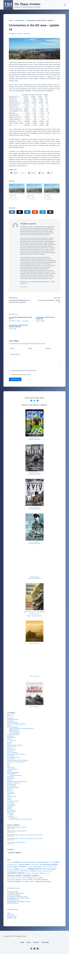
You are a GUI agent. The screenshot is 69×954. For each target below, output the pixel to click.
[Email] (50, 212)
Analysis (16, 862)
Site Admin (45, 942)
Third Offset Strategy (41, 879)
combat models (24, 864)
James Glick (10, 842)
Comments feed (12, 916)
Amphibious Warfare (13, 719)
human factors (37, 866)
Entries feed (10, 914)
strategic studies (30, 875)
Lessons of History (12, 769)
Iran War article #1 (21, 827)
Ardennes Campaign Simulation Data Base (21, 728)
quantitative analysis (16, 873)
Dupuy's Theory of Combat (14, 745)
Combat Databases (12, 727)
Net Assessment (11, 784)
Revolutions (10, 789)
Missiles (9, 780)
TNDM (9, 799)
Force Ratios (10, 755)
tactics (31, 877)
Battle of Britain (13, 730)
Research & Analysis (13, 787)
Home (22, 942)
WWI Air (11, 814)
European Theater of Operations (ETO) (20, 819)
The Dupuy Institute (27, 4)
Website (48, 348)
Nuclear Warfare (11, 786)
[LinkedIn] (27, 212)
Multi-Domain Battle (49, 869)
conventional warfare (49, 864)
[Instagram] (38, 949)
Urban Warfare (11, 805)
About (28, 942)
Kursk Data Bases (14, 733)
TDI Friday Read (12, 796)
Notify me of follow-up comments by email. (24, 370)
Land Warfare (11, 767)
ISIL (8, 765)
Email (30, 348)
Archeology (10, 721)
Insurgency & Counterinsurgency (16, 761)
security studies (14, 875)
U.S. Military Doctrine (13, 801)
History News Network (13, 895)
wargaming (39, 881)
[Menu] (65, 5)
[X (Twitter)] (20, 212)
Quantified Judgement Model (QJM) (44, 871)
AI (7, 716)
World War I (10, 813)
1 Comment (25, 321)
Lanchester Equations (15, 775)
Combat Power (35, 864)
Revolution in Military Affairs (32, 873)
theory (30, 879)
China (8, 725)
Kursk (8, 766)
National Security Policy (13, 783)
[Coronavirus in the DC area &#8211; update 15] (17, 188)
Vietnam (9, 808)
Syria (8, 795)
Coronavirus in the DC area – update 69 (46, 318)
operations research (13, 871)
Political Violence (24, 871)
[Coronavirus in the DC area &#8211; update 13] (51, 188)
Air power (9, 862)
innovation (50, 866)
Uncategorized (11, 804)
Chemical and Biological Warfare (16, 724)
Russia (9, 790)
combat (56, 862)
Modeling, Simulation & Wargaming (17, 781)
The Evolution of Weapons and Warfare (17, 879)
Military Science (35, 869)
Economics (10, 751)
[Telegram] (42, 212)
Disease (9, 739)
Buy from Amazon (34, 438)
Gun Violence (11, 758)
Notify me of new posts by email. (21, 374)
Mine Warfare (11, 778)
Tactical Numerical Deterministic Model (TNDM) (17, 877)
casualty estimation (42, 862)
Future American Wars (13, 757)
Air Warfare (10, 718)
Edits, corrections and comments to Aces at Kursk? (28, 834)
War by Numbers (12, 811)
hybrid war (45, 866)
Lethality (9, 771)
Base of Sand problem (28, 862)
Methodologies (11, 773)
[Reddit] (35, 212)
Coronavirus (10, 736)
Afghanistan (10, 715)
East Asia (9, 748)
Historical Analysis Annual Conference (17, 760)
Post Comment (15, 379)
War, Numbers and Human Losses (17, 896)
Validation (10, 807)
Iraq (8, 763)
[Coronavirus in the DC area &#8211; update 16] (34, 188)
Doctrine (9, 742)
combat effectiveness (12, 864)
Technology (40, 877)
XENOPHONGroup (13, 903)
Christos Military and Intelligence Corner (18, 901)
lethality (16, 869)
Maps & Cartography (13, 772)
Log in (9, 913)
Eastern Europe (11, 749)
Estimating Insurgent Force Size (16, 754)
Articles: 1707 (24, 286)
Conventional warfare (13, 734)
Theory (9, 798)
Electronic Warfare (12, 752)
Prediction (33, 871)
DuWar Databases (14, 731)
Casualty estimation (12, 722)
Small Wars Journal (13, 900)
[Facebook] (12, 212)
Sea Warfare (10, 793)
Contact (36, 942)
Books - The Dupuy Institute (34, 615)
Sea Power (47, 873)
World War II (10, 816)
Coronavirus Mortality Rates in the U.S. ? (20, 318)
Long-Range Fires (24, 869)
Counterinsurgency (12, 866)
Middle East (10, 777)
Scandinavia (10, 792)
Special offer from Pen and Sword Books (34, 611)
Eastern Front (13, 817)
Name (12, 348)
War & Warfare (11, 810)
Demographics (11, 737)
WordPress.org (11, 918)
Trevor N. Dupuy (13, 881)
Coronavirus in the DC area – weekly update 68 (19, 325)
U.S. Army (24, 881)
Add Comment (15, 354)
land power (10, 869)
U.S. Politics (10, 802)
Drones (9, 743)
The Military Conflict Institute (15, 893)
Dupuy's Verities (11, 746)
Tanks (34, 877)
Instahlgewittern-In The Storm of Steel (18, 898)
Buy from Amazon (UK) (34, 439)
